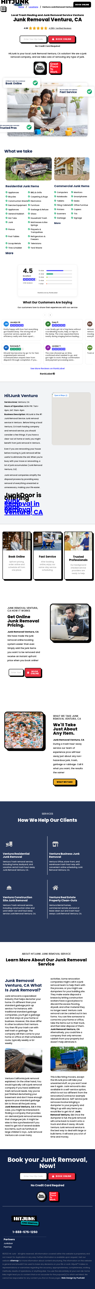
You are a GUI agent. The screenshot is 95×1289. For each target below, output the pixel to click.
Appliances (13, 192)
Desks (77, 201)
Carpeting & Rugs (39, 196)
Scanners (61, 213)
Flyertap (8, 1247)
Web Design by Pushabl (73, 1278)
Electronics (36, 201)
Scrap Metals (14, 243)
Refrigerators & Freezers (38, 238)
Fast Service (47, 557)
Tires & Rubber (15, 247)
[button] (29, 253)
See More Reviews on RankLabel (47, 368)
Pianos (11, 229)
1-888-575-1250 (25, 1232)
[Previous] (45, 315)
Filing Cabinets (64, 205)
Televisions (36, 243)
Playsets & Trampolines (37, 230)
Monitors (78, 192)
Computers (62, 192)
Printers (60, 209)
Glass (33, 213)
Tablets (60, 201)
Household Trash (39, 218)
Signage (78, 218)
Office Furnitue (81, 205)
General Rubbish (16, 213)
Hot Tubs (12, 218)
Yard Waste (36, 247)
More (9, 253)
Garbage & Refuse (39, 209)
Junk (10, 222)
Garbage (61, 218)
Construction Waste (18, 201)
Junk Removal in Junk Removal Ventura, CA (23, 506)
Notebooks (62, 196)
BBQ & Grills (36, 192)
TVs (75, 213)
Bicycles (12, 196)
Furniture (35, 205)
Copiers (77, 209)
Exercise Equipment (17, 205)
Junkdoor (8, 1243)
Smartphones (80, 196)
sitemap (14, 1260)
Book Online (17, 557)
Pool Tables (13, 236)
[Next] (50, 315)
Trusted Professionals (78, 558)
